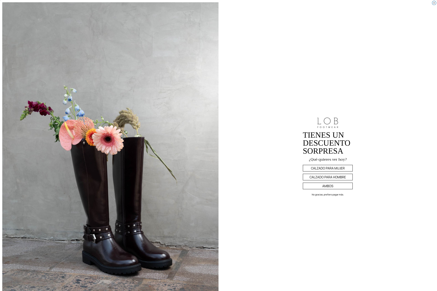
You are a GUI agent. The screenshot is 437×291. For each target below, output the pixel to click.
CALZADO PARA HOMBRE (328, 177)
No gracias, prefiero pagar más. (328, 194)
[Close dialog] (434, 3)
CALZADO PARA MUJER (328, 168)
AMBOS (327, 186)
